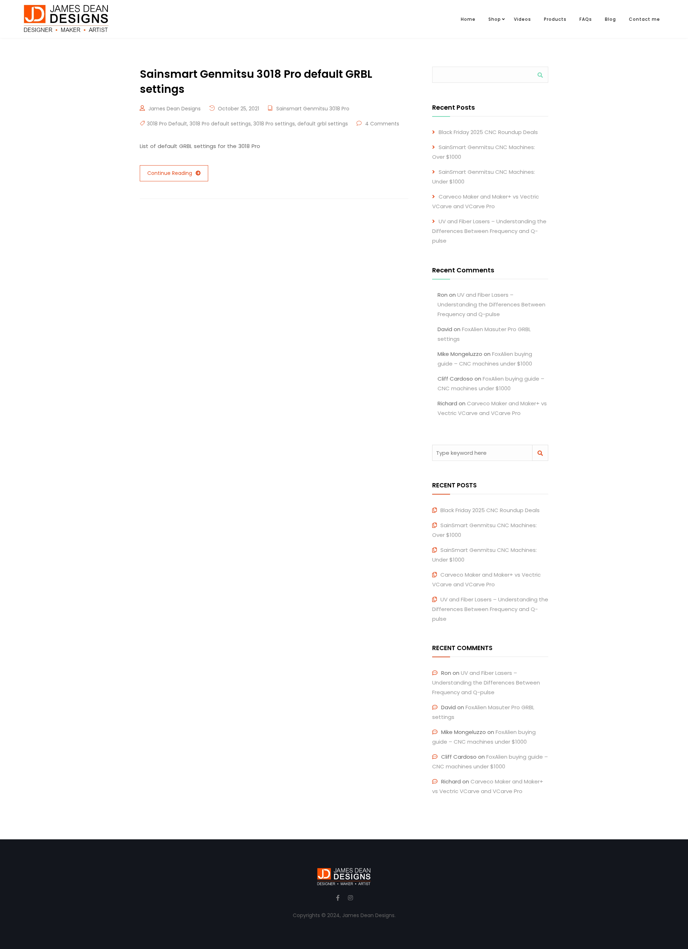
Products (555, 19)
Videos (522, 19)
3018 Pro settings (274, 123)
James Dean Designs (174, 108)
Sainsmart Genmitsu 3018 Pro (312, 108)
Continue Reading (169, 173)
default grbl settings (322, 123)
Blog (610, 19)
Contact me (644, 19)
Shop (494, 19)
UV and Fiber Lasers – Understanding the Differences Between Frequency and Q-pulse (489, 231)
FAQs (585, 19)
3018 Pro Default (167, 123)
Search (540, 75)
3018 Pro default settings (220, 123)
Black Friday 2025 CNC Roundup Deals (488, 132)
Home (468, 19)
